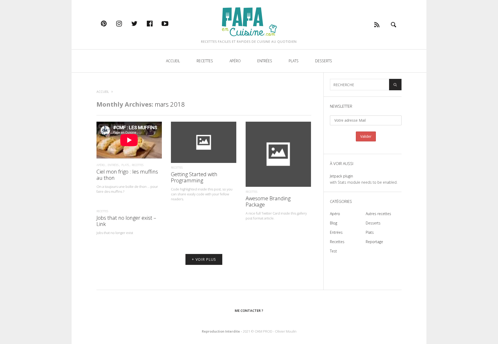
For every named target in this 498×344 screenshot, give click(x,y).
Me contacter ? (249, 310)
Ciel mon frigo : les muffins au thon (127, 174)
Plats (294, 60)
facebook (155, 23)
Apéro (235, 60)
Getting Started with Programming (194, 177)
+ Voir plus (204, 259)
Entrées (264, 60)
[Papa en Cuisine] (249, 21)
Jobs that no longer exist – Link (126, 221)
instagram (124, 23)
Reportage (374, 241)
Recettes (205, 60)
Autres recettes (378, 213)
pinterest (109, 23)
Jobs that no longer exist (114, 232)
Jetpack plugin (341, 176)
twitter (139, 23)
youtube (170, 23)
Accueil (173, 60)
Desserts (323, 60)
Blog (333, 223)
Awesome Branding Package (268, 201)
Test (333, 251)
